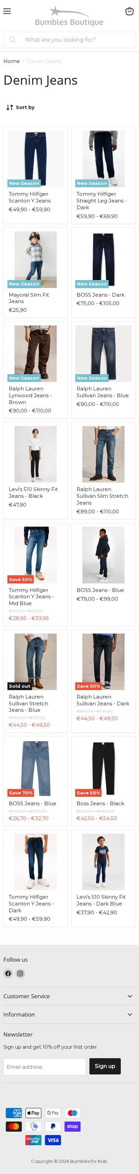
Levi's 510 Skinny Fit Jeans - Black (33, 492)
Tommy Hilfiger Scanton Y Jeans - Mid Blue (31, 596)
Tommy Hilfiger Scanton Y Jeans (30, 197)
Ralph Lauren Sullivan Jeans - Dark (103, 700)
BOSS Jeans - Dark (100, 295)
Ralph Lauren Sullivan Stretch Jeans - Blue (28, 703)
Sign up (105, 1066)
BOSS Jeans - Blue (100, 590)
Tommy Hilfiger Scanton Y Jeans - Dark (31, 903)
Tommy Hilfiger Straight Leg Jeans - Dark (102, 200)
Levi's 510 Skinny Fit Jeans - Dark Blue (101, 900)
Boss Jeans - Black (100, 803)
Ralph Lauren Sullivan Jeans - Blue (103, 392)
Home (11, 61)
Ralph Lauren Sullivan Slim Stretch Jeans (102, 496)
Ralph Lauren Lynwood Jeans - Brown (30, 395)
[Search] (12, 40)
